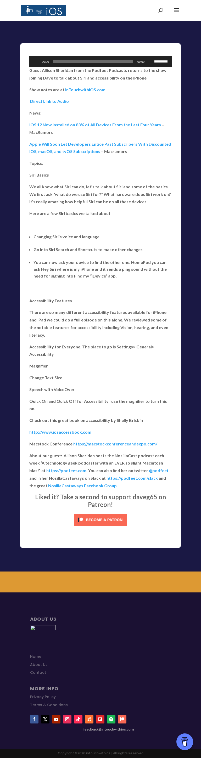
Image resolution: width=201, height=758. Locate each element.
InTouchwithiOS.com (85, 89)
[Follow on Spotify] (111, 719)
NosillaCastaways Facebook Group (82, 485)
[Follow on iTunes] (89, 719)
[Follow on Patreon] (122, 719)
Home (35, 656)
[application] (100, 61)
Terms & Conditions (49, 705)
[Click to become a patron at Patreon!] (100, 526)
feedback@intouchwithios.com (108, 729)
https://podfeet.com (66, 470)
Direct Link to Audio (49, 101)
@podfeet (159, 470)
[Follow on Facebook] (34, 719)
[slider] (161, 61)
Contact (38, 672)
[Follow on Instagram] (67, 719)
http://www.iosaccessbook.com (60, 431)
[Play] (36, 61)
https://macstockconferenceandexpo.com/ (115, 443)
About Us (39, 664)
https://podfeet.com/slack (132, 478)
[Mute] (150, 61)
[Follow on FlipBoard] (100, 719)
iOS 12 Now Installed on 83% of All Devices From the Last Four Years (95, 124)
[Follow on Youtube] (56, 719)
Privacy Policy (43, 696)
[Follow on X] (45, 719)
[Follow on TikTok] (78, 719)
